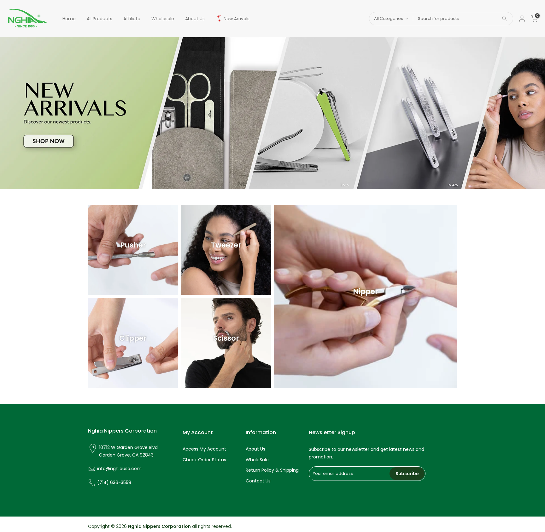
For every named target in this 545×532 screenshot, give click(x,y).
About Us (195, 18)
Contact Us (258, 481)
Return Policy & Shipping (272, 470)
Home (69, 18)
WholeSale (257, 460)
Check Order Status (204, 460)
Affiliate (131, 18)
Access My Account (204, 449)
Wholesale (162, 18)
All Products (99, 18)
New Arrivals (236, 18)
